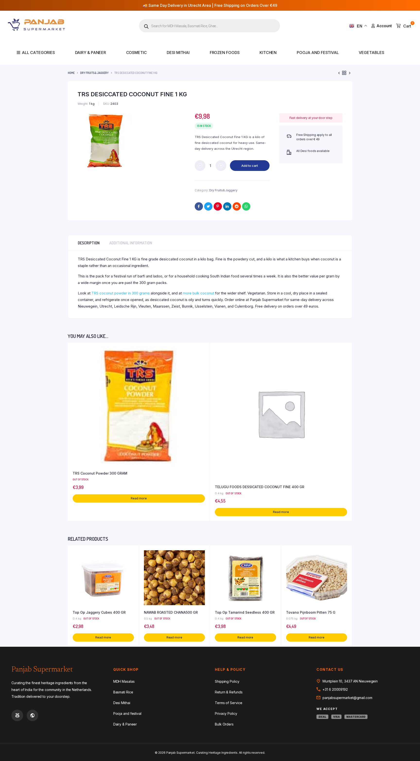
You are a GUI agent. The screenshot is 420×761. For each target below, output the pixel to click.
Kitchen (268, 52)
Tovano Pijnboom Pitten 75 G (310, 612)
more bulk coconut (198, 293)
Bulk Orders (224, 724)
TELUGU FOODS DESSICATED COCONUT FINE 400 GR (259, 487)
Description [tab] (89, 242)
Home (71, 73)
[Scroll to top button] (409, 750)
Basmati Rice (123, 692)
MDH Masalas (124, 681)
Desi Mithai (178, 52)
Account (384, 25)
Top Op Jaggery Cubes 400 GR (99, 612)
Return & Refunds (228, 692)
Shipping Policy (227, 681)
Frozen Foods (225, 52)
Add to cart (249, 166)
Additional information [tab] (130, 242)
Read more (139, 498)
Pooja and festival (318, 52)
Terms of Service (228, 703)
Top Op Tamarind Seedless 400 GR (245, 612)
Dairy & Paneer (90, 52)
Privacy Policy (226, 713)
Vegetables (371, 52)
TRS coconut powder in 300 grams (120, 293)
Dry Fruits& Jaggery (94, 73)
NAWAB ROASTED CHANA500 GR (171, 612)
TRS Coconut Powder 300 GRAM (100, 473)
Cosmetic (136, 52)
